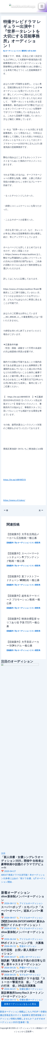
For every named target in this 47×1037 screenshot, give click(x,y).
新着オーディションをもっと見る (20, 1004)
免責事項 (26, 1015)
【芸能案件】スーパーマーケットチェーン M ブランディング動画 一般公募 (23, 557)
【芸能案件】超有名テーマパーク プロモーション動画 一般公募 (23, 599)
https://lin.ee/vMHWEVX (14, 479)
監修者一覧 (23, 1022)
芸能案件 (10, 543)
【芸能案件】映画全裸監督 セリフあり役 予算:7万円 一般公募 (23, 622)
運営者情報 (36, 1015)
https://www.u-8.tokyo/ (14, 500)
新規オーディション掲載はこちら (16, 1011)
